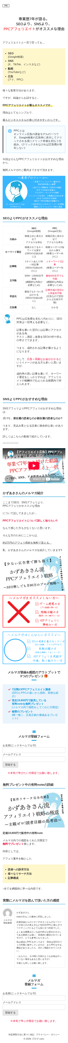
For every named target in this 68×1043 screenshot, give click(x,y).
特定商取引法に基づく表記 (21, 1034)
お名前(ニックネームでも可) (19, 745)
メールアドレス (12, 754)
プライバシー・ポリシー (48, 1034)
